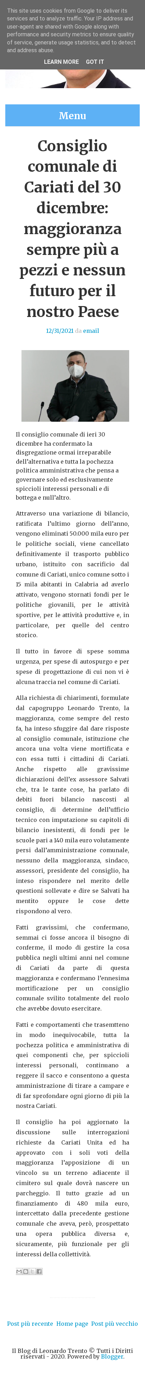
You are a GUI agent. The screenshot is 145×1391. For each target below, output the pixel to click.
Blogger (112, 1356)
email (91, 330)
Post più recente (30, 1323)
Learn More (61, 62)
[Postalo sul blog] (25, 1271)
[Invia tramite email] (19, 1271)
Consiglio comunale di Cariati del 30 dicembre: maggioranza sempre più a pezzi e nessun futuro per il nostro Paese (72, 229)
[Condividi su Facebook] (39, 1271)
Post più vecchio (114, 1323)
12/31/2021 (60, 330)
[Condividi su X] (32, 1271)
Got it (95, 62)
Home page (72, 1323)
